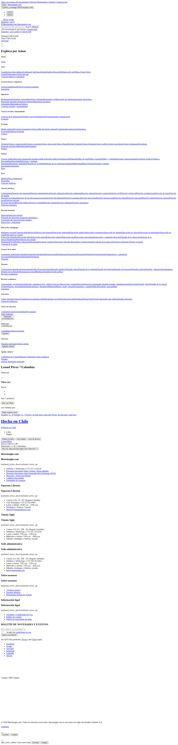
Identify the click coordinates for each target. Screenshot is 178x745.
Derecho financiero (88, 198)
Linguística (12, 146)
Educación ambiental (61, 232)
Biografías (5, 181)
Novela (71, 299)
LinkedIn (10, 653)
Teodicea (55, 272)
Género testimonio (130, 144)
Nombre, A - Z (7, 415)
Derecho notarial (162, 198)
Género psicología (115, 144)
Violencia (156, 159)
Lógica (32, 272)
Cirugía (22, 254)
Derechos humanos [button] (9, 205)
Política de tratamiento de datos (19, 619)
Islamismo (5, 164)
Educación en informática (149, 232)
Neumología (72, 254)
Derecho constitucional (145, 193)
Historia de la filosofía (10, 272)
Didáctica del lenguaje (43, 232)
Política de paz (82, 159)
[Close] (2, 46)
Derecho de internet (9, 198)
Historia (4, 146)
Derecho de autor (162, 193)
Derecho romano (50, 203)
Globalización (64, 159)
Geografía (20, 131)
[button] (7, 19)
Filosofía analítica (58, 269)
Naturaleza (81, 129)
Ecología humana (21, 129)
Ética (61, 272)
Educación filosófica (9, 237)
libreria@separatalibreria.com (18, 509)
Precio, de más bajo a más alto (39, 415)
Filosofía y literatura (153, 269)
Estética (50, 72)
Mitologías (77, 164)
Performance (12, 74)
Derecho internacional (105, 198)
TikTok (9, 656)
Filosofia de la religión (35, 164)
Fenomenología (44, 269)
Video (88, 72)
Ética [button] (3, 168)
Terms (34, 639)
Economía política (37, 159)
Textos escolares (136, 242)
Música (77, 72)
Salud (90, 242)
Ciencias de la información (12, 117)
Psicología (15, 161)
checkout (4, 41)
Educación (132, 284)
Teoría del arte (23, 74)
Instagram (10, 651)
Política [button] (4, 149)
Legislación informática (28, 218)
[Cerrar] (2, 732)
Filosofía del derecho (9, 218)
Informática (5, 104)
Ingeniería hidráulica (9, 102)
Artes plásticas (17, 72)
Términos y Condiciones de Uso (19, 615)
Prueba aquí (32, 29)
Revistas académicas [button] (9, 274)
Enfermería (29, 254)
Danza (38, 72)
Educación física (24, 237)
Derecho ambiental (73, 193)
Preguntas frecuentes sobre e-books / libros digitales (27, 471)
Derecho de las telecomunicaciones (31, 198)
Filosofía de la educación (130, 237)
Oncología (5, 257)
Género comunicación (17, 144)
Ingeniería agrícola (19, 99)
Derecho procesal (8, 203)
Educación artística (77, 232)
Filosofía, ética (143, 284)
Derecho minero (149, 198)
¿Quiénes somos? (13, 590)
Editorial (33, 2)
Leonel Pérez (6, 441)
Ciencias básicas (58, 284)
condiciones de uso (23, 632)
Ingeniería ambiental (35, 99)
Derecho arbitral (88, 193)
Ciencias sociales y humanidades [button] (14, 106)
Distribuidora (42, 2)
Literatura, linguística (39, 286)
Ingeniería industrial (26, 102)
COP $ (9, 12)
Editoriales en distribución (7, 318)
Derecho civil (115, 193)
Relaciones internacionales (126, 159)
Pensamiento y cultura (82, 286)
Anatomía (5, 254)
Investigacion (71, 129)
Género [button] (4, 134)
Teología (91, 164)
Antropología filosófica (10, 269)
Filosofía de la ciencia (158, 284)
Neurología (81, 254)
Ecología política (35, 129)
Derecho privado (12, 200)
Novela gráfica (111, 299)
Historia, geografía (14, 286)
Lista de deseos (34, 439)
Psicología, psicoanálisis (107, 286)
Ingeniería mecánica (42, 102)
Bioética (4, 178)
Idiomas (12, 239)
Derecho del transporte (21, 193)
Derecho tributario (64, 203)
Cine (33, 72)
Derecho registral (36, 203)
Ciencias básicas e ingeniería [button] (12, 77)
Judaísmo (69, 164)
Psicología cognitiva (46, 242)
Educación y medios (102, 237)
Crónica (16, 299)
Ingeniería (26, 286)
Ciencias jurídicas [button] (8, 183)
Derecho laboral (120, 198)
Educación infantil (38, 237)
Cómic (4, 74)
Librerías (5, 334)
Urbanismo (14, 166)
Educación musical (54, 237)
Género (4, 286)
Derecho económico (72, 198)
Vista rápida (21, 439)
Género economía (33, 144)
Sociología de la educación (104, 242)
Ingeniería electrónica (83, 99)
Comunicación (61, 2)
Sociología (142, 144)
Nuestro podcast (4, 360)
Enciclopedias (20, 312)
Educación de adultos (112, 232)
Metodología (22, 146)
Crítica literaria (7, 299)
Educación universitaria (84, 237)
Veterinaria (34, 257)
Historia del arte (67, 72)
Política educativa (22, 242)
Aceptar (14, 735)
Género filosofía (62, 144)
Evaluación (115, 237)
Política (11, 215)
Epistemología (26, 269)
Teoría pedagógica (122, 242)
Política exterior (94, 159)
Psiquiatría (21, 257)
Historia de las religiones (55, 164)
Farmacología (51, 254)
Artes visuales (71, 284)
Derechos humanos (22, 159)
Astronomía (6, 87)
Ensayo (29, 299)
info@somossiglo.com (15, 570)
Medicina (52, 286)
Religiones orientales (17, 164)
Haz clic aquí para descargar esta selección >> (20, 449)
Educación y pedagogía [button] (10, 222)
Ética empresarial (15, 178)
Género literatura (89, 144)
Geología (26, 87)
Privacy (25, 639)
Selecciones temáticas (40, 357)
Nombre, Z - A (20, 415)
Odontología (100, 254)
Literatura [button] (5, 289)
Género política (102, 144)
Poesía (12, 242)
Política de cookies (14, 617)
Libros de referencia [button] (9, 301)
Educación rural (68, 237)
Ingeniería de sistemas (65, 99)
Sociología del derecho (10, 220)
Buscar (35, 27)
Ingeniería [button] (5, 89)
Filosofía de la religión (87, 269)
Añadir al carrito (8, 439)
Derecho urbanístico (80, 203)
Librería (51, 2)
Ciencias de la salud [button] (9, 244)
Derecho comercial (128, 193)
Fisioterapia (62, 254)
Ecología (103, 284)
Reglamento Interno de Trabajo (19, 595)
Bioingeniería (6, 99)
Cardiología (14, 254)
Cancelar (5, 735)
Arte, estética (46, 284)
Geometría (34, 87)
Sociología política (144, 159)
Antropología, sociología (11, 284)
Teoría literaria (99, 299)
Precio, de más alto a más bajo (64, 415)
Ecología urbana (49, 129)
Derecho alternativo (58, 193)
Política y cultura (108, 159)
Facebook (10, 644)
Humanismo (24, 272)
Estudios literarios (125, 299)
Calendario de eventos (10, 357)
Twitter (9, 646)
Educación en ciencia (130, 232)
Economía (5, 131)
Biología (14, 87)
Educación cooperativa (94, 232)
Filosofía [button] (4, 259)
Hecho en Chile (14, 421)
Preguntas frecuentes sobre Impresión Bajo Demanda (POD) (31, 473)
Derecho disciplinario (55, 198)
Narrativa (64, 299)
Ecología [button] (4, 119)
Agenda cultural (8, 346)
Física (20, 87)
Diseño (44, 72)
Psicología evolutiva (79, 242)
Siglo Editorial (7, 314)
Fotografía (57, 72)
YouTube (10, 648)
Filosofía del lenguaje (122, 269)
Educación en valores (14, 235)
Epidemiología (40, 254)
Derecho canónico (102, 193)
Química (24, 104)
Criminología (6, 193)
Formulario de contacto (15, 480)
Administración (40, 117)
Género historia (75, 144)
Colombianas (6, 331)
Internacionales (18, 331)
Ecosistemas (61, 129)
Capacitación (21, 232)
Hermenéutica (167, 269)
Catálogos (27, 72)
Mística (84, 164)
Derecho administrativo (40, 193)
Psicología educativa (62, 242)
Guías (11, 312)
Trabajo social (28, 117)
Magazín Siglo (25, 357)
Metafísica (39, 272)
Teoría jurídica (26, 220)
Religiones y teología (28, 161)
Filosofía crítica (71, 269)
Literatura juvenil (53, 299)
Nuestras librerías (8, 344)
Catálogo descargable (15, 478)
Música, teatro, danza (64, 286)
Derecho (4, 144)
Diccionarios (31, 312)
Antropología (52, 117)
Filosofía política (51, 159)
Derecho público (22, 203)
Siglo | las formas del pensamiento (15, 2)
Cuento (23, 299)
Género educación (48, 144)
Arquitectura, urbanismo (31, 284)
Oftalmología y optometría (116, 254)
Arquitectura (6, 72)
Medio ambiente (7, 129)
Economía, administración (117, 284)
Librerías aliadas (22, 344)
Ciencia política (7, 159)
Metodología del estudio (26, 239)
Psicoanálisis (6, 161)
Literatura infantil (39, 299)
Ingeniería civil (50, 99)
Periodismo (31, 146)
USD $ (9, 15)
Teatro (83, 72)
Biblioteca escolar (8, 232)
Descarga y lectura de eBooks (18, 476)
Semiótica (47, 272)
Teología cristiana (102, 164)
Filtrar (7, 403)
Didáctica (30, 232)
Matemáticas (15, 104)
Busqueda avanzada (16, 361)
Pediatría (13, 257)
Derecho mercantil (134, 198)
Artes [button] (3, 62)
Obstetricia (90, 254)
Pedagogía (5, 242)
